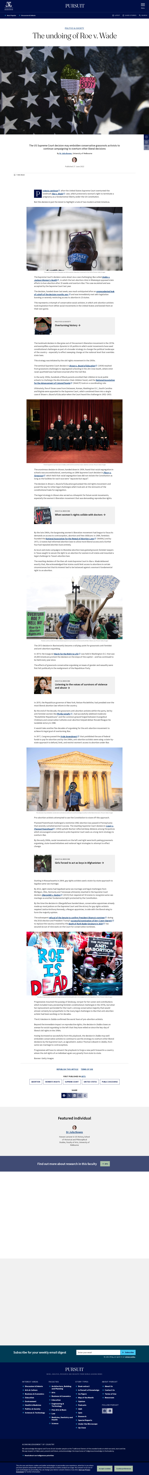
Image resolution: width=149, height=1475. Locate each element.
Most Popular (11, 15)
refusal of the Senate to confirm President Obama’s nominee (77, 917)
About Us (109, 1386)
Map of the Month (86, 1397)
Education (29, 1397)
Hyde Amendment (69, 736)
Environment (30, 1401)
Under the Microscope (87, 1424)
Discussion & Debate (28, 15)
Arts (83, 1076)
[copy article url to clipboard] (85, 1095)
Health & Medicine (33, 1405)
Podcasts (82, 1405)
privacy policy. (130, 1357)
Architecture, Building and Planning (61, 1387)
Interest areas (30, 1381)
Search (144, 15)
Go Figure (82, 1394)
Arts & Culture (31, 1390)
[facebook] (104, 1410)
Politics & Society (32, 1409)
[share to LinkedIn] (74, 1095)
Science (55, 1423)
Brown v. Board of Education (82, 365)
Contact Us (110, 1390)
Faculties (54, 1381)
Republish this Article (67, 1069)
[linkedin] (109, 1410)
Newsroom (109, 1397)
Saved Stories (130, 15)
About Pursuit (110, 1381)
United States (90, 1081)
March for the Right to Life (66, 653)
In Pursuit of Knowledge (88, 1390)
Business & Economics (34, 1394)
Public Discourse (110, 1081)
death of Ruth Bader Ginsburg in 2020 (86, 923)
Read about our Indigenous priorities (39, 1455)
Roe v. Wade (57, 193)
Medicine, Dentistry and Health (62, 1418)
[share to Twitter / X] (69, 1095)
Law (53, 1413)
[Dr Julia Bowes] (74, 159)
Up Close (82, 1427)
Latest (117, 15)
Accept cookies (105, 1469)
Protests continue (50, 190)
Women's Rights (52, 1081)
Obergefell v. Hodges (51, 895)
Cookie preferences (123, 1469)
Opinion (81, 1401)
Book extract (84, 1386)
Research (82, 1416)
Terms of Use (110, 1394)
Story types (81, 1381)
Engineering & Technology (58, 1404)
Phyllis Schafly (63, 713)
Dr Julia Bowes (65, 153)
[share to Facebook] (64, 1095)
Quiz (80, 1412)
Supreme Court (72, 1081)
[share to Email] (79, 1095)
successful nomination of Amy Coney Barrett (91, 920)
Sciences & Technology (35, 1412)
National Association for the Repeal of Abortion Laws (70, 538)
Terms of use (87, 1069)
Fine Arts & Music (59, 1410)
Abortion (35, 1081)
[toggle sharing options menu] (146, 137)
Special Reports (85, 1420)
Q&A (80, 1409)
